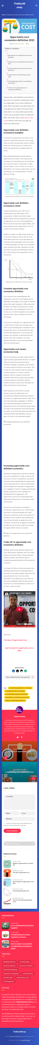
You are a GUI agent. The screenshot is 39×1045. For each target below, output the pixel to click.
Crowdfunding (25, 962)
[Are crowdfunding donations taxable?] (5, 925)
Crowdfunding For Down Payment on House (20, 936)
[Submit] (33, 843)
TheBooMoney (19, 5)
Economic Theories (26, 966)
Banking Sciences (9, 962)
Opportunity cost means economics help (19, 75)
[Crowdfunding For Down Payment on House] (5, 934)
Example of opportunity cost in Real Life (23, 864)
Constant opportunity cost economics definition (20, 69)
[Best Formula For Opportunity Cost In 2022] (7, 882)
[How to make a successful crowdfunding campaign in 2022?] (5, 944)
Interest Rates (28, 974)
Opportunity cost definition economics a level (20, 63)
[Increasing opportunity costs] (7, 891)
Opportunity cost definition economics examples (20, 56)
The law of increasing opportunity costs (22, 900)
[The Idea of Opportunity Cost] (7, 873)
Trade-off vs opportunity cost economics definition (17, 88)
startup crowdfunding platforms (15, 700)
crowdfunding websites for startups (16, 694)
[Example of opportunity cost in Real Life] (7, 864)
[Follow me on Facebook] (21, 737)
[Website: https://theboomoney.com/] (18, 737)
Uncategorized (8, 981)
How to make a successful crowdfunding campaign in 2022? (21, 946)
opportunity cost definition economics (17, 697)
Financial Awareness (10, 970)
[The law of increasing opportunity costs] (7, 900)
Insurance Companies (11, 974)
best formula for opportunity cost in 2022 (19, 649)
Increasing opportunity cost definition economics (20, 82)
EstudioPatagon (25, 1040)
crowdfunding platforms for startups (20, 688)
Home (4, 15)
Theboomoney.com (16, 1036)
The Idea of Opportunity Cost (15, 640)
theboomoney (19, 716)
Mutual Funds (8, 977)
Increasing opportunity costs (21, 891)
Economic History (9, 966)
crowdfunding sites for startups (14, 691)
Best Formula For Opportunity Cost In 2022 (23, 882)
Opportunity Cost (10, 21)
